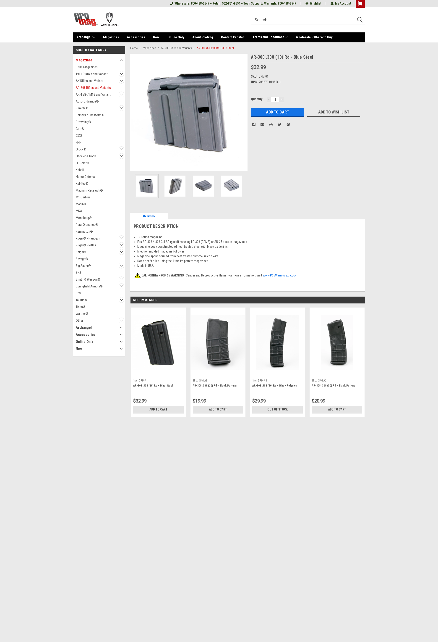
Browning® (83, 122)
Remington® (84, 231)
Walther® (82, 314)
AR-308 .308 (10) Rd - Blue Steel (215, 48)
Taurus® (81, 300)
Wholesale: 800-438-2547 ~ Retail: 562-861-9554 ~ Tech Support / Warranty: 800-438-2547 (235, 3)
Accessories (136, 37)
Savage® (82, 259)
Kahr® (80, 170)
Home (134, 48)
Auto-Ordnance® (87, 101)
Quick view (158, 373)
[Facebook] (254, 124)
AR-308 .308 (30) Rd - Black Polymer (334, 385)
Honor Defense (86, 177)
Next (243, 112)
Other (79, 320)
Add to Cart (158, 409)
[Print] (271, 124)
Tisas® (81, 307)
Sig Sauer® (83, 266)
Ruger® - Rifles (86, 245)
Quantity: (257, 99)
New (156, 37)
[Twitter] (280, 124)
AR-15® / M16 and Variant (93, 94)
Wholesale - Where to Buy (314, 37)
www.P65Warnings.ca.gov (280, 275)
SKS (78, 273)
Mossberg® (84, 218)
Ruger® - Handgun (88, 238)
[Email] (262, 124)
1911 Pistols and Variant (92, 74)
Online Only (175, 37)
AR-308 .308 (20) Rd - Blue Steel (153, 385)
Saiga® (81, 252)
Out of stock (277, 409)
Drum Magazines (87, 67)
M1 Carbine (83, 197)
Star (78, 293)
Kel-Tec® (82, 184)
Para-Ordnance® (87, 225)
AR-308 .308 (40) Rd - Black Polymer (274, 385)
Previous (134, 112)
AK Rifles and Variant (89, 81)
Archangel (84, 37)
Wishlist (315, 3)
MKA (79, 211)
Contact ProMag (233, 37)
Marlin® (81, 204)
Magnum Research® (89, 190)
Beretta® (82, 108)
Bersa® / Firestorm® (90, 115)
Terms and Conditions (269, 37)
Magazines (111, 37)
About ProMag (202, 37)
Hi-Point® (82, 163)
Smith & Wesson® (88, 279)
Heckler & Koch (86, 156)
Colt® (80, 129)
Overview (149, 216)
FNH (78, 142)
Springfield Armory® (89, 286)
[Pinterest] (288, 124)
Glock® (81, 149)
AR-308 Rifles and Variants (93, 88)
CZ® (79, 136)
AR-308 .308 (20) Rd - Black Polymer (215, 385)
